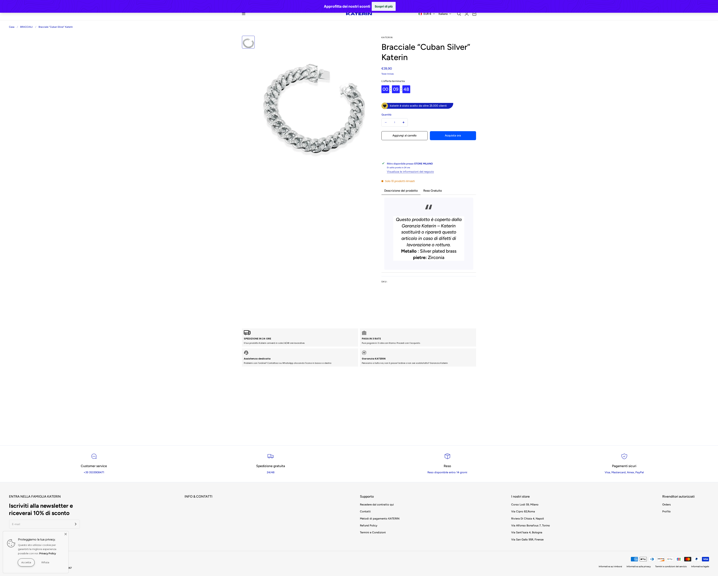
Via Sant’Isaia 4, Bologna (526, 532)
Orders (666, 504)
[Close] (65, 534)
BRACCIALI (26, 26)
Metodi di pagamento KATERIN (379, 518)
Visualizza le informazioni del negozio (410, 171)
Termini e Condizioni (373, 532)
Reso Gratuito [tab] (432, 190)
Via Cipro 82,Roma (523, 511)
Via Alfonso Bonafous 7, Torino (530, 525)
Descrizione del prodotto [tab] (401, 190)
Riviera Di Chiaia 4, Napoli (527, 518)
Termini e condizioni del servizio (671, 566)
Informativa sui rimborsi (610, 566)
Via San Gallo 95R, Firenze (527, 539)
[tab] (248, 42)
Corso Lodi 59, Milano (524, 504)
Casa (11, 26)
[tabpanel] (428, 234)
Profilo (666, 511)
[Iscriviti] (75, 523)
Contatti (365, 511)
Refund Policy (368, 525)
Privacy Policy (47, 553)
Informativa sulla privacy (639, 566)
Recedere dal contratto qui (377, 504)
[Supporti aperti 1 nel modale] (364, 43)
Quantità (386, 114)
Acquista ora (453, 133)
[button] (243, 13)
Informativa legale (700, 566)
